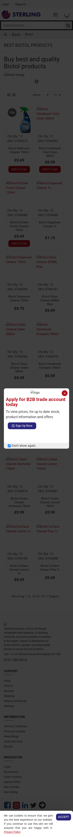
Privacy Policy (12, 831)
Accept (63, 817)
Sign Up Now (24, 425)
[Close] (65, 393)
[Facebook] (11, 436)
